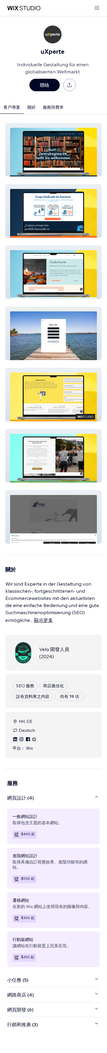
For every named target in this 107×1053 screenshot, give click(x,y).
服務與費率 (53, 107)
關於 (31, 107)
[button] (53, 149)
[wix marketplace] (23, 8)
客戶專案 (12, 107)
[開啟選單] (96, 8)
